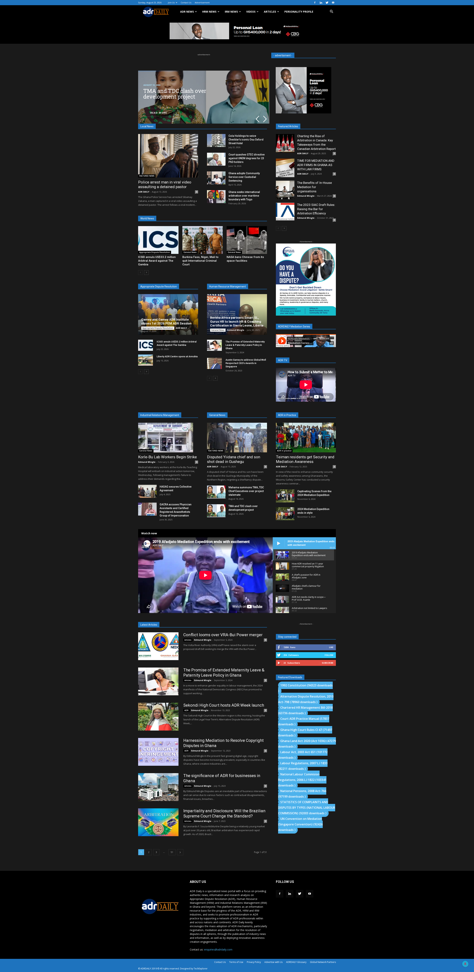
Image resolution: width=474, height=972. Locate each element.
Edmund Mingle (235, 330)
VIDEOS (251, 11)
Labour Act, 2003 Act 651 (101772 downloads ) (303, 755)
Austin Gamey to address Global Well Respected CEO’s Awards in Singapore (246, 363)
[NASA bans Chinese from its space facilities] (247, 240)
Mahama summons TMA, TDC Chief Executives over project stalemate (246, 491)
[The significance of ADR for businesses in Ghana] (158, 787)
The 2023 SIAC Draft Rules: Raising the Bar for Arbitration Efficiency (316, 209)
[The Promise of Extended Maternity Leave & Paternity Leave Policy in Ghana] (214, 345)
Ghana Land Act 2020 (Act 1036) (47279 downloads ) (307, 744)
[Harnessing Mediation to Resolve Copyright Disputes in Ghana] (158, 752)
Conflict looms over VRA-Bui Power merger (223, 634)
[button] (331, 12)
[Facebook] (315, 2)
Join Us (171, 2)
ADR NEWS (187, 11)
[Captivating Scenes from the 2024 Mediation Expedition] (285, 495)
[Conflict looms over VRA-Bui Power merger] (158, 646)
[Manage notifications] (465, 964)
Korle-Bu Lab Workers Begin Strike (167, 457)
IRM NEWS (231, 11)
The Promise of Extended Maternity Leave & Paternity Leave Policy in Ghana (245, 345)
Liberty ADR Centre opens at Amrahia (177, 356)
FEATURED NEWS (146, 176)
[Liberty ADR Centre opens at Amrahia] (145, 360)
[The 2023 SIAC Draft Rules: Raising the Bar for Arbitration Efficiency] (285, 211)
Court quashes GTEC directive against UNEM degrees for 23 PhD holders (246, 158)
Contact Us (186, 2)
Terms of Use (236, 962)
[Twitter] (327, 2)
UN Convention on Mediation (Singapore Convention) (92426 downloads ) (300, 824)
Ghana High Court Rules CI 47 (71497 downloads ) (305, 732)
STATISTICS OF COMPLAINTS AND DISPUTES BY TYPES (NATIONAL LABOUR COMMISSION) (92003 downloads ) (306, 807)
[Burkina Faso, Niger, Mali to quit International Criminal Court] (202, 240)
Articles (187, 640)
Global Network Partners (323, 962)
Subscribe (327, 662)
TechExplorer (201, 968)
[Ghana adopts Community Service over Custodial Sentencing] (216, 177)
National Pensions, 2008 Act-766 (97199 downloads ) (302, 794)
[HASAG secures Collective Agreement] (147, 491)
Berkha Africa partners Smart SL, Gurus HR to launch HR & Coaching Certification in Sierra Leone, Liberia (236, 321)
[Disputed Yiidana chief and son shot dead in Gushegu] (237, 437)
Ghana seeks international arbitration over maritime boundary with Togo (244, 196)
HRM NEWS (209, 11)
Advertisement (202, 2)
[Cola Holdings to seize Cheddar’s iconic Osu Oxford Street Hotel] (216, 140)
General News (190, 252)
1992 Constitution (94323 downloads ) (305, 688)
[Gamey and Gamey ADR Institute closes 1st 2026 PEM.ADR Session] (168, 314)
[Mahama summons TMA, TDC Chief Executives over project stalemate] (216, 492)
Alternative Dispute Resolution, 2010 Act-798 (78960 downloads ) (305, 699)
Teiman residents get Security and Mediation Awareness (305, 459)
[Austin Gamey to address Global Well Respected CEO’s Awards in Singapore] (214, 363)
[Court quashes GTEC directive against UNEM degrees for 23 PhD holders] (216, 159)
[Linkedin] (321, 2)
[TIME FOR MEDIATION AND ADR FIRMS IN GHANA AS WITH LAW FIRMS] (285, 168)
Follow (329, 655)
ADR (186, 710)
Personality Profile (298, 11)
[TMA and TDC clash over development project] (216, 510)
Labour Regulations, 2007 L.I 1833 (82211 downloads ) (303, 766)
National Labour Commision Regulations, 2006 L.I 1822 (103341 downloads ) (302, 779)
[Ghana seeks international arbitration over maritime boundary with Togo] (216, 196)
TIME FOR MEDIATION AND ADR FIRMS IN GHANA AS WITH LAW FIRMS (315, 165)
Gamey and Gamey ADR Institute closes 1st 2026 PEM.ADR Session (166, 321)
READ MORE (158, 112)
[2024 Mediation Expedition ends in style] (285, 513)
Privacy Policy (254, 962)
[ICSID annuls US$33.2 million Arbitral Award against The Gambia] (158, 240)
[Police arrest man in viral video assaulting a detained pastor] (168, 156)
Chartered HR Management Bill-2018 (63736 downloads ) (305, 710)
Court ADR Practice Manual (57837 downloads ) (303, 721)
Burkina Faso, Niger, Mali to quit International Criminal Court (200, 260)
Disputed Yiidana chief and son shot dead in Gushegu (233, 459)
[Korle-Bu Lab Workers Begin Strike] (168, 437)
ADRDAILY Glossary (296, 962)
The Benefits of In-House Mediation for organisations (314, 187)
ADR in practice (284, 450)
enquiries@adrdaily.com (218, 949)
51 (172, 852)
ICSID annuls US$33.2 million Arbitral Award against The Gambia (157, 260)
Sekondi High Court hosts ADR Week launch (223, 705)
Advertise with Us (273, 962)
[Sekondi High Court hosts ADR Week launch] (158, 717)
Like (331, 647)
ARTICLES (270, 11)
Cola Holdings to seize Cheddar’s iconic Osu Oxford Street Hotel (245, 139)
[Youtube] (333, 2)
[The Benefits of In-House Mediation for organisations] (285, 190)
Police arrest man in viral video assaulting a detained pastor (164, 184)
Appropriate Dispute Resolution (154, 252)
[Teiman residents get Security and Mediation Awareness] (306, 437)
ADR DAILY (143, 191)
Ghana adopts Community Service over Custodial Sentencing (244, 177)
